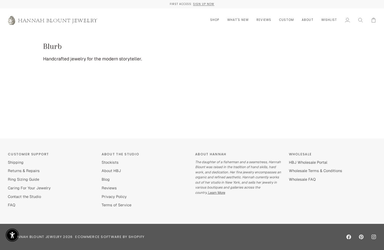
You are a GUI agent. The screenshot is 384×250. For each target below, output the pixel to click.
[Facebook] (348, 237)
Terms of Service (116, 204)
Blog (106, 179)
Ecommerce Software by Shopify (109, 236)
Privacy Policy (114, 196)
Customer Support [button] (28, 154)
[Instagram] (373, 237)
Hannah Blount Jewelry (37, 236)
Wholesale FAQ (302, 179)
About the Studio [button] (120, 154)
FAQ (11, 204)
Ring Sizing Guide (23, 179)
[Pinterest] (361, 237)
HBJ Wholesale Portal (308, 162)
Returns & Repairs (24, 170)
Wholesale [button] (300, 154)
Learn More (216, 192)
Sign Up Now (203, 4)
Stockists (110, 162)
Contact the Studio (24, 196)
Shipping (16, 162)
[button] (214, 20)
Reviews (109, 187)
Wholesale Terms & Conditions (315, 170)
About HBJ (111, 170)
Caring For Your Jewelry (29, 187)
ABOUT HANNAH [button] (210, 154)
